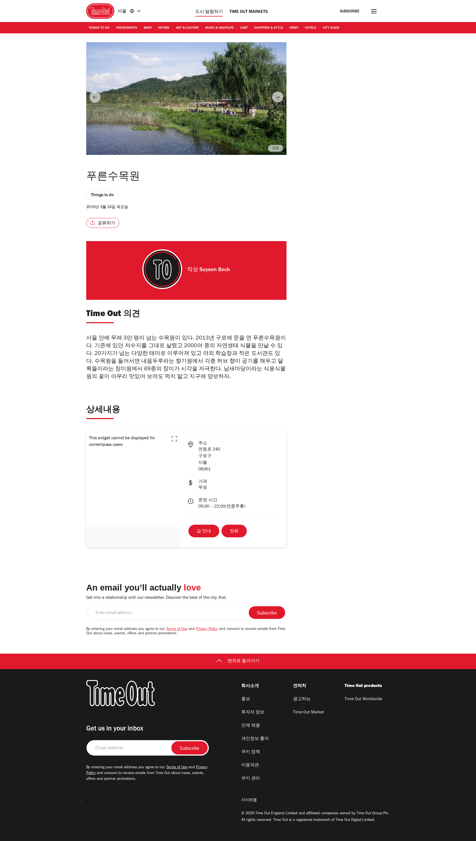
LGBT (244, 28)
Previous (95, 97)
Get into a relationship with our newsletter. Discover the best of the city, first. (156, 598)
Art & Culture (187, 28)
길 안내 (204, 531)
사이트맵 (249, 800)
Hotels (310, 28)
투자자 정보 (252, 712)
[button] (174, 439)
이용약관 (250, 765)
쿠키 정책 (250, 752)
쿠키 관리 (250, 779)
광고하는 (302, 699)
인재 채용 (250, 726)
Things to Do (99, 28)
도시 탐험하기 (209, 12)
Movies (163, 28)
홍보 (245, 699)
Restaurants (126, 28)
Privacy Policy (207, 629)
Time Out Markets (248, 12)
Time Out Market (308, 712)
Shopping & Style (268, 28)
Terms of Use (176, 629)
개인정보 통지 (255, 739)
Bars (148, 28)
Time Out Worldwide (363, 699)
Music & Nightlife (219, 28)
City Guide (331, 28)
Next (277, 97)
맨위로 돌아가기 (243, 661)
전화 (234, 531)
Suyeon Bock (214, 270)
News (294, 28)
